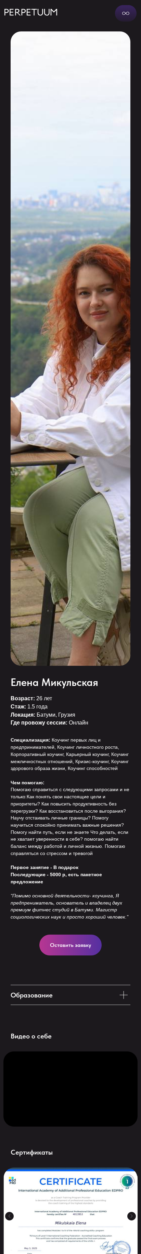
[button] (70, 945)
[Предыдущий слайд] (9, 1216)
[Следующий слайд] (131, 1216)
